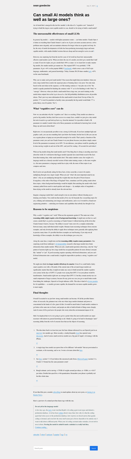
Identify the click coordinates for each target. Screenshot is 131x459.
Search (94, 448)
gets (90, 71)
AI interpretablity (60, 244)
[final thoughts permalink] (50, 293)
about (43, 434)
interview (39, 333)
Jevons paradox (93, 281)
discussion (39, 336)
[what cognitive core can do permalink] (65, 109)
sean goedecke (41, 5)
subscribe (36, 434)
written (61, 413)
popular (56, 434)
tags (62, 434)
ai (97, 6)
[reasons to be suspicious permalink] (60, 209)
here (81, 350)
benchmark (68, 68)
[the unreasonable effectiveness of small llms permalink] (82, 34)
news (50, 410)
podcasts (49, 434)
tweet (78, 333)
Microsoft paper (83, 359)
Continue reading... (41, 427)
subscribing (56, 392)
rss (66, 434)
